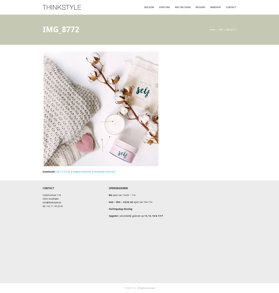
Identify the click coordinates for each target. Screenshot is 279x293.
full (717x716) (63, 171)
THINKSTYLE (130, 288)
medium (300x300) (82, 171)
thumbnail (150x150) (104, 171)
